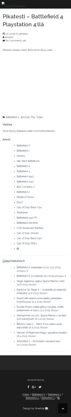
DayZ (20, 202)
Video (39, 117)
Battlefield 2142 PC (27, 217)
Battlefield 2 (23, 192)
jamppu (23, 33)
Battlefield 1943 (25, 176)
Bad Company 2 (26, 186)
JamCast (25, 117)
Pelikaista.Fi (18, 261)
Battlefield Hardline (27, 222)
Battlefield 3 (23, 171)
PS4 (33, 117)
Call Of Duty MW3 (27, 243)
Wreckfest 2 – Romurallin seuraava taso (38, 341)
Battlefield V (23, 145)
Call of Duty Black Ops (29, 207)
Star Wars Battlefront (28, 161)
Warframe (22, 212)
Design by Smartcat (34, 408)
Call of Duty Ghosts (27, 233)
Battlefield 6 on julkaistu (30, 276)
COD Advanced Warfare (30, 228)
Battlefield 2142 (25, 181)
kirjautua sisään (25, 131)
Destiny (21, 155)
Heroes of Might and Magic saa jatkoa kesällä (42, 332)
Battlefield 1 (23, 150)
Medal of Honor (25, 197)
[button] (18, 248)
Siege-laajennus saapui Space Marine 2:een (40, 281)
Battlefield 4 (12, 117)
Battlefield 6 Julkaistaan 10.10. (33, 267)
